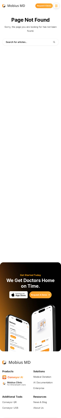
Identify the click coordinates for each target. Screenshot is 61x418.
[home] (13, 5)
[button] (56, 6)
